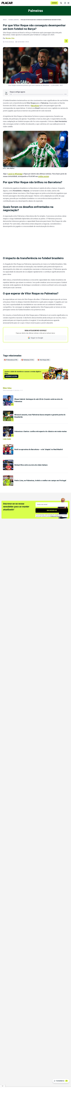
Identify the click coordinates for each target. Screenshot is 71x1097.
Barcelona (35, 106)
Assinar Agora (11, 376)
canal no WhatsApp (15, 174)
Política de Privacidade (56, 516)
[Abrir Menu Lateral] (68, 3)
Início (5, 19)
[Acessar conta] (65, 3)
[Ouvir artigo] (6, 93)
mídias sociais (43, 176)
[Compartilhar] (66, 41)
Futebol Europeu (13, 19)
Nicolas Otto (10, 38)
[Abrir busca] (61, 3)
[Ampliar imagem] (35, 65)
